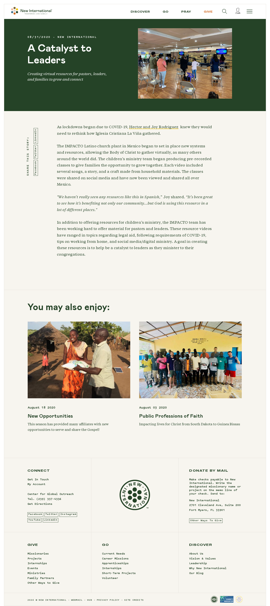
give (208, 11)
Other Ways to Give (43, 583)
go (166, 11)
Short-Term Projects (119, 573)
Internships (37, 563)
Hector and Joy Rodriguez (153, 127)
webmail (76, 600)
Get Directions (39, 504)
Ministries (36, 573)
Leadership (198, 563)
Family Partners (40, 578)
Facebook (35, 168)
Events (32, 568)
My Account (36, 484)
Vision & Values (202, 558)
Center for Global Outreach (50, 494)
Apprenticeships (115, 563)
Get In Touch (38, 479)
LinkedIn (35, 136)
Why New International (208, 568)
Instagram (68, 514)
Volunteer (110, 578)
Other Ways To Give (206, 520)
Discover (140, 11)
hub (89, 600)
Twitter (35, 152)
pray (186, 11)
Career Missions (115, 558)
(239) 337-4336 (48, 499)
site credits (134, 600)
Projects (34, 558)
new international (77, 37)
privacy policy (108, 600)
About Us (196, 554)
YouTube (34, 520)
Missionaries (38, 554)
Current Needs (113, 554)
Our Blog (196, 573)
